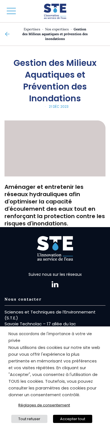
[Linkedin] (55, 284)
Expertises (32, 29)
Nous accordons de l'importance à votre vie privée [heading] (50, 337)
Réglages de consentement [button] (44, 405)
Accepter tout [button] (72, 419)
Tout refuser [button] (29, 419)
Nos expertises (57, 29)
